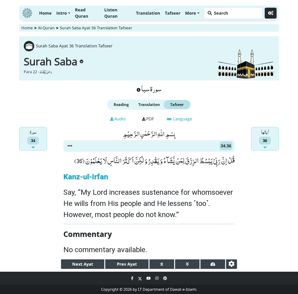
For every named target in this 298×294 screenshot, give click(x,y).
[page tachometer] (213, 264)
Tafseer (172, 13)
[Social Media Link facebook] (132, 278)
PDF (150, 119)
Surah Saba (50, 61)
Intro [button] (61, 13)
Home (45, 13)
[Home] (27, 12)
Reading (121, 104)
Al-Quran (46, 27)
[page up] (162, 264)
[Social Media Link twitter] (140, 278)
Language (182, 119)
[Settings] (271, 13)
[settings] (231, 264)
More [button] (190, 13)
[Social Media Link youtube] (149, 278)
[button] (70, 146)
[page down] (187, 264)
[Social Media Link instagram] (157, 278)
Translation (148, 13)
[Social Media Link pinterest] (165, 278)
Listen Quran (111, 13)
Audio (120, 119)
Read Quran (81, 13)
